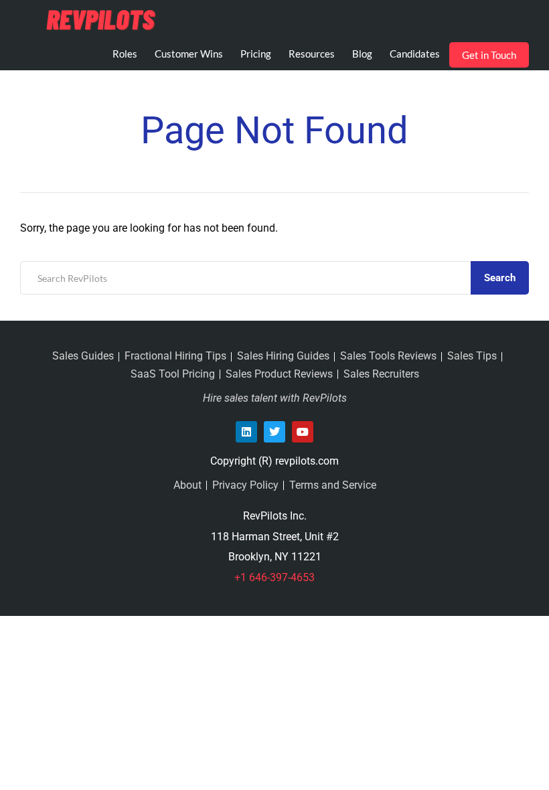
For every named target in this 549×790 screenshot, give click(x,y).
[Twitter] (274, 432)
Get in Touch (489, 55)
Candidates (415, 54)
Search (500, 278)
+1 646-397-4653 (274, 577)
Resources (312, 54)
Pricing (255, 54)
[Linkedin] (246, 432)
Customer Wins (189, 54)
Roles (124, 54)
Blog (362, 54)
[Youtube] (302, 432)
